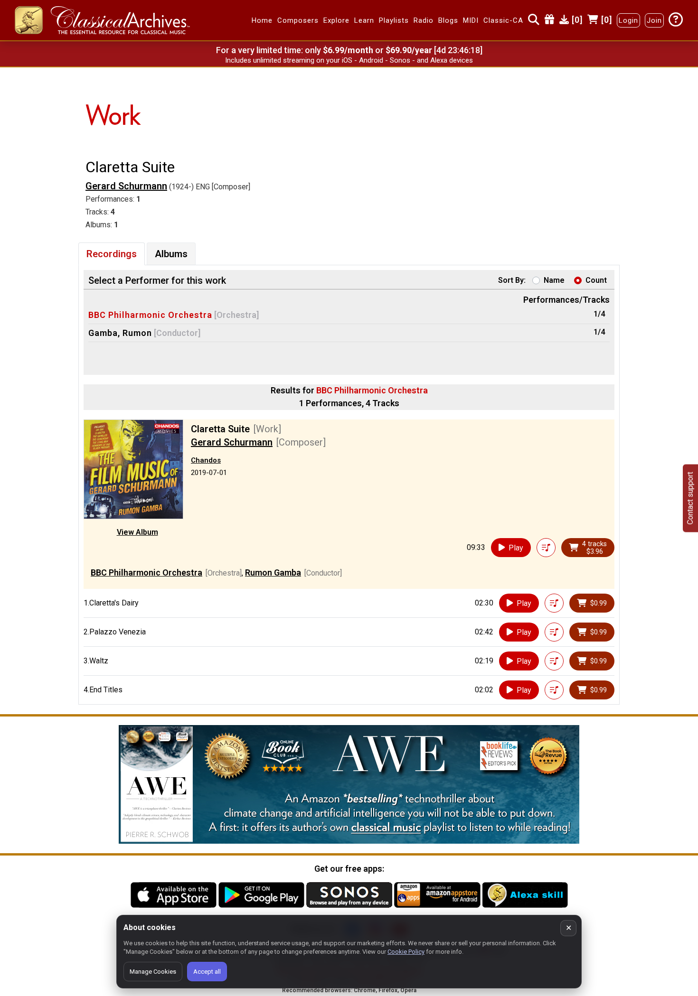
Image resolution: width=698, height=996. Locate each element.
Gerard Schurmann (126, 186)
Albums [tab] (171, 254)
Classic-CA (503, 20)
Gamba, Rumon (120, 333)
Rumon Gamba (273, 572)
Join (654, 20)
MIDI (471, 20)
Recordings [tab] (111, 254)
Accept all (207, 971)
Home (262, 20)
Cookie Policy (405, 951)
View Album (137, 532)
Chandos (206, 460)
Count (596, 280)
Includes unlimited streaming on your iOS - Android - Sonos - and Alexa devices (349, 60)
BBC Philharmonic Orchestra (150, 315)
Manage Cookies (153, 971)
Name (554, 280)
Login (628, 20)
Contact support (690, 498)
